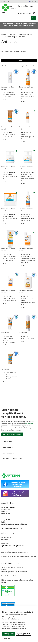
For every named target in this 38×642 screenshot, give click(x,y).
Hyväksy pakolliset (23, 634)
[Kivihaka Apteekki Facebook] (19, 484)
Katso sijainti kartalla (8, 507)
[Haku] (33, 18)
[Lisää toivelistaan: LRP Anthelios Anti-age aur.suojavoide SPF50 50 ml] (16, 71)
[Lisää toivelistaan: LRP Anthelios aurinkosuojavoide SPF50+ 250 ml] (16, 111)
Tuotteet (12, 35)
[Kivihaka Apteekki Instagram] (19, 493)
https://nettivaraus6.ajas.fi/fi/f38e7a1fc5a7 (19, 25)
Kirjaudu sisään (25, 13)
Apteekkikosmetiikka (25, 35)
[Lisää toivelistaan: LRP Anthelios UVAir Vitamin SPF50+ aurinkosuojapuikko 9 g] (16, 193)
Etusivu (3, 35)
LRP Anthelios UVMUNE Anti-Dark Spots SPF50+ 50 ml (9, 298)
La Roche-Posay (10, 37)
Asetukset (7, 638)
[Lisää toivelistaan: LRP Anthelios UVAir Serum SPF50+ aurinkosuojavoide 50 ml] (16, 151)
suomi (32, 1)
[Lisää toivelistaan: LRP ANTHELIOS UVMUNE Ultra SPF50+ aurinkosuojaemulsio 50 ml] (16, 317)
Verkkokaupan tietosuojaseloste (12, 567)
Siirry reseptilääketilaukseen (12, 434)
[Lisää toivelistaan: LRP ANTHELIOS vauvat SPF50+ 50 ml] (34, 317)
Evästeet (4, 569)
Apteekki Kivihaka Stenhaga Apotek (21, 7)
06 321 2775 (5, 539)
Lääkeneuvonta (8, 453)
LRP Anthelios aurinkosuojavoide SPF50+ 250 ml (9, 135)
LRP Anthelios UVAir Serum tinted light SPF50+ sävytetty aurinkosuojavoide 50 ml (28, 176)
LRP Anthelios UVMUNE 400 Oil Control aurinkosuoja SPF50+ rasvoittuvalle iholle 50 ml (28, 258)
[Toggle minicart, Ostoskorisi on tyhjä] (34, 13)
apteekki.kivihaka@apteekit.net (12, 546)
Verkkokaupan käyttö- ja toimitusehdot (14, 572)
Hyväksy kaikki (9, 634)
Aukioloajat (4, 1)
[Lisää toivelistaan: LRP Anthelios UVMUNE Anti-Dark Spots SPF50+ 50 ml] (16, 275)
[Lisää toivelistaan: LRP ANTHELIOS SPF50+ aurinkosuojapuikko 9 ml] (34, 111)
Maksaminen (8, 447)
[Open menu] (3, 13)
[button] (19, 60)
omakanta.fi (29, 424)
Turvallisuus (7, 441)
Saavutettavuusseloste (9, 576)
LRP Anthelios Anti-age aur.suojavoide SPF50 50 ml (9, 95)
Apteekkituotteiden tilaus (12, 458)
